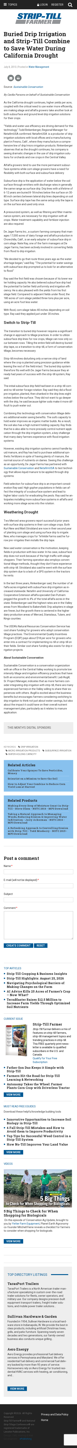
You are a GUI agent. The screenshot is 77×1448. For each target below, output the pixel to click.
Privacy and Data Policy (54, 1414)
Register (57, 4)
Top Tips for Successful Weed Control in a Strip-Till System (39, 1137)
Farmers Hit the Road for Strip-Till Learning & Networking (33, 1077)
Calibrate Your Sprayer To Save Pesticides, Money (35, 772)
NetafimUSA (47, 468)
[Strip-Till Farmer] (16, 1040)
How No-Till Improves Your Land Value (37, 1144)
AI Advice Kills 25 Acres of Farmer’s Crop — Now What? (38, 993)
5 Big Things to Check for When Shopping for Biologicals (31, 1213)
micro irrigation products (24, 750)
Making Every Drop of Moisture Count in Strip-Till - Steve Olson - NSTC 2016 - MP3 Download (38, 807)
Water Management (39, 66)
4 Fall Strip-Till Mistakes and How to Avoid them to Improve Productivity (35, 1129)
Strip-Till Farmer (47, 1024)
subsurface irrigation (58, 750)
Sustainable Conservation (28, 86)
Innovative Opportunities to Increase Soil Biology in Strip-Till (39, 1121)
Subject (8, 893)
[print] (18, 78)
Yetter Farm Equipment (26, 1223)
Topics (12, 4)
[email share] (10, 78)
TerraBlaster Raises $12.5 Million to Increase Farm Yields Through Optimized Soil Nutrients (38, 1003)
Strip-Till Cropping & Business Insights (37, 974)
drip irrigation (29, 747)
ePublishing (26, 1439)
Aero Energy (18, 1349)
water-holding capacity (22, 754)
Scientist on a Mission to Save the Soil (33, 778)
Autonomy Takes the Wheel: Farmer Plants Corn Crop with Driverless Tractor (38, 1086)
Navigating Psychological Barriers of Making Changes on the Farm (35, 984)
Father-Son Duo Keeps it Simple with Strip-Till (35, 1069)
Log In (44, 4)
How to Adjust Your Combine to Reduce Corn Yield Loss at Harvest (36, 785)
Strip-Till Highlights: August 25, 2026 (35, 978)
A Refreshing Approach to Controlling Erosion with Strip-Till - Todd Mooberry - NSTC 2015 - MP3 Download (38, 830)
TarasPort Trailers (23, 1283)
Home (44, 1420)
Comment (10, 907)
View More (13, 1094)
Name (8, 866)
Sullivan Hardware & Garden (32, 1316)
